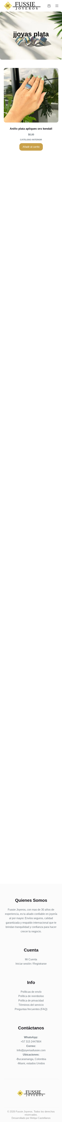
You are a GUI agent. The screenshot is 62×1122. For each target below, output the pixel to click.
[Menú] (56, 5)
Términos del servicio (31, 1004)
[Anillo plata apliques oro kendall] (31, 95)
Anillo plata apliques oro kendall (31, 128)
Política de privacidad (31, 1000)
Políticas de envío (31, 991)
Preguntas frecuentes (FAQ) (31, 1009)
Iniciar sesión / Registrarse (31, 963)
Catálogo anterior (31, 140)
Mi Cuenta (31, 959)
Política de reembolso (31, 996)
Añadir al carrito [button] (31, 146)
